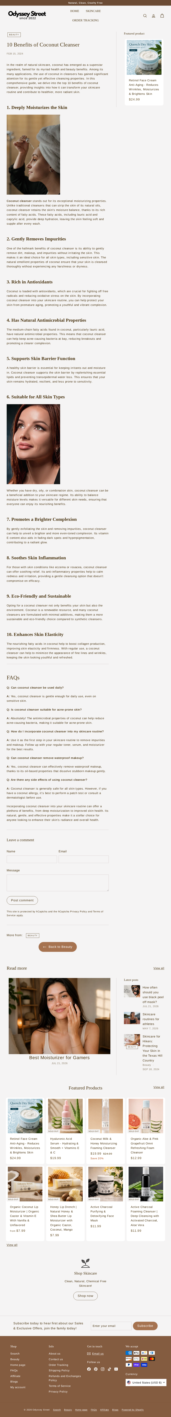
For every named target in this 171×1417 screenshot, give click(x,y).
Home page (18, 1365)
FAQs (14, 1370)
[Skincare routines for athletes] (132, 1018)
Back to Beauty (60, 946)
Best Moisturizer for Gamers (59, 1057)
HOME (74, 11)
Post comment (22, 900)
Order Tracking (58, 1365)
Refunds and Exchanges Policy (65, 1378)
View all (158, 968)
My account (17, 1387)
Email (63, 851)
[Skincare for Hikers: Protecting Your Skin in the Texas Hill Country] (132, 1040)
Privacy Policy (78, 911)
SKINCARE (93, 11)
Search (15, 1353)
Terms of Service (60, 1386)
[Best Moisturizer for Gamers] (59, 1016)
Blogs (14, 1381)
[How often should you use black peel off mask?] (132, 991)
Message (13, 870)
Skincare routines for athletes (151, 1019)
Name (11, 851)
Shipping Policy (59, 1370)
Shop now (85, 1296)
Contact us (56, 1359)
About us (54, 1353)
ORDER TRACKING (85, 20)
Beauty (14, 34)
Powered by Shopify (133, 1410)
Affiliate (15, 1376)
